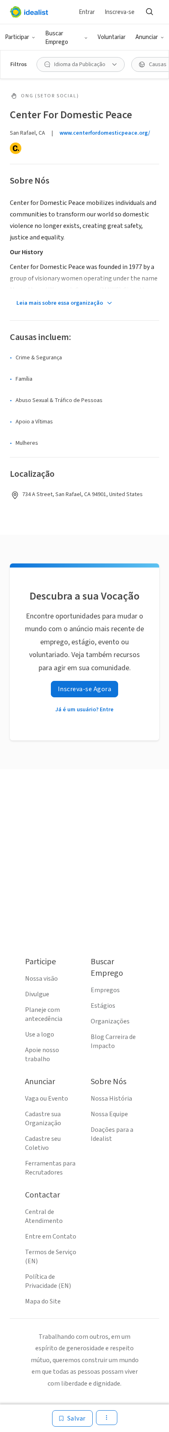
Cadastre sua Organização (43, 1119)
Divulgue (37, 994)
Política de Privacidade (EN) (48, 1281)
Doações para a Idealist (112, 1134)
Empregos (105, 990)
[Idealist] (29, 12)
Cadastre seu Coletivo (43, 1143)
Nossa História (111, 1098)
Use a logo (39, 1034)
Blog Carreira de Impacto (113, 1041)
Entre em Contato (50, 1236)
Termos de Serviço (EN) (50, 1257)
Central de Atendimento (44, 1216)
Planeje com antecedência (43, 1014)
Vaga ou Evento (46, 1098)
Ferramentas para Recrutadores (50, 1168)
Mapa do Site (43, 1301)
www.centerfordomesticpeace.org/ (104, 133)
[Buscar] (149, 12)
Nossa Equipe (109, 1114)
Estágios (103, 1005)
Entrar (87, 12)
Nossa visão (41, 978)
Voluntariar (112, 37)
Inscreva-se (120, 12)
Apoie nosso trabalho (42, 1055)
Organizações (110, 1021)
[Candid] (15, 148)
